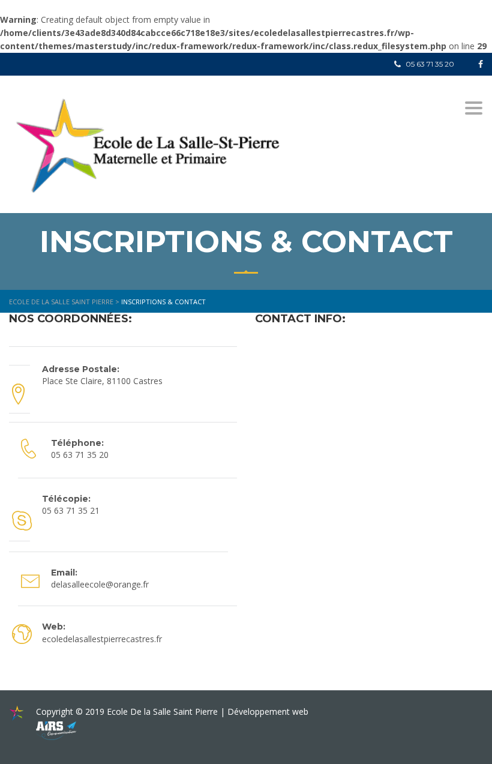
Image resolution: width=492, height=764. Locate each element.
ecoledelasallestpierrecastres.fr (102, 639)
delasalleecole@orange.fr (100, 584)
